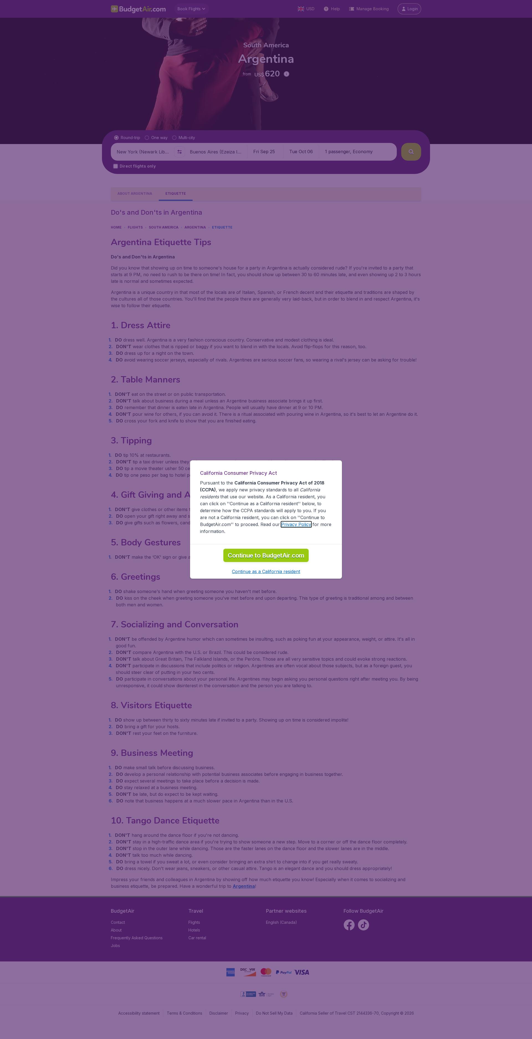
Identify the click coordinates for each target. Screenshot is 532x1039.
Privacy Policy (296, 524)
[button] (266, 571)
